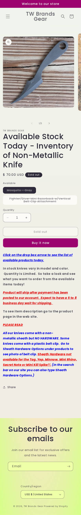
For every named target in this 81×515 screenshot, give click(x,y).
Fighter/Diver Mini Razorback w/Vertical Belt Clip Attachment (41, 201)
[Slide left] (32, 123)
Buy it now (40, 243)
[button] (8, 16)
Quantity (8, 210)
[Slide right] (49, 123)
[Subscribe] (68, 466)
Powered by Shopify (56, 506)
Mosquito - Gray (21, 191)
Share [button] (11, 387)
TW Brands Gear (33, 506)
